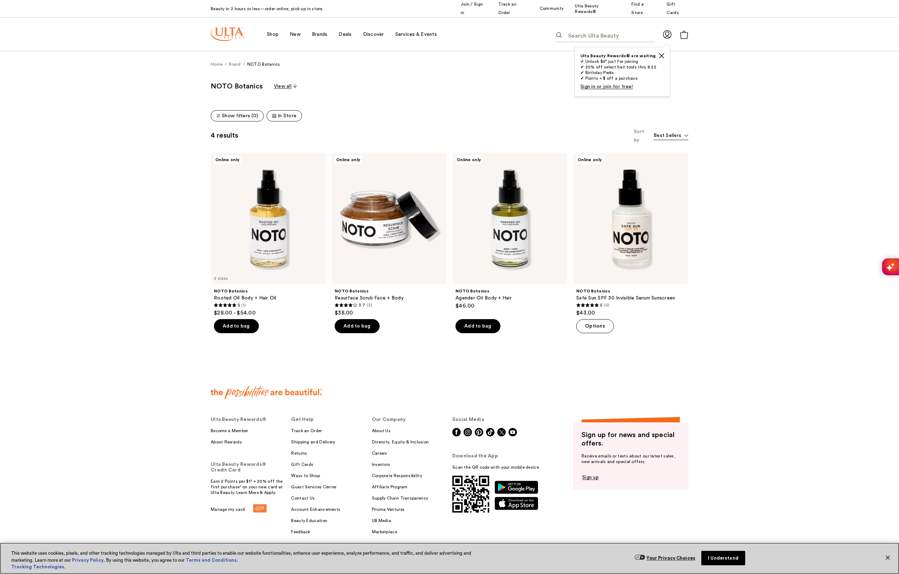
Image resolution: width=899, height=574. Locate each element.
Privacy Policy (88, 560)
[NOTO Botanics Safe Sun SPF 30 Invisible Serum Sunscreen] (630, 234)
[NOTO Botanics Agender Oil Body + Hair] (510, 231)
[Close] (887, 557)
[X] (661, 56)
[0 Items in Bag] (684, 35)
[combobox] (671, 136)
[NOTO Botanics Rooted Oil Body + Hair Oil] (268, 234)
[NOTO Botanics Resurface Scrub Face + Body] (389, 234)
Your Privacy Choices (671, 558)
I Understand (723, 558)
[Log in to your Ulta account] (667, 34)
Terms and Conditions (211, 560)
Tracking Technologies (37, 567)
